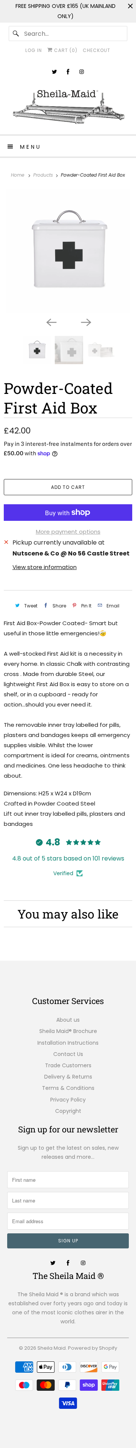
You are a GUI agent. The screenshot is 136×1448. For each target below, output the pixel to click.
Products (43, 175)
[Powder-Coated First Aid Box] (68, 251)
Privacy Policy (68, 1099)
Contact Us (68, 1054)
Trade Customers (68, 1065)
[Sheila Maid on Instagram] (82, 71)
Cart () (65, 50)
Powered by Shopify (92, 1348)
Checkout (96, 50)
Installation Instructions (68, 1043)
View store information (44, 567)
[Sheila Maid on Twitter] (54, 71)
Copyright (68, 1111)
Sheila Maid (51, 1348)
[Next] (85, 321)
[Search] (16, 33)
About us (68, 1020)
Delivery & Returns (68, 1076)
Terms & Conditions (68, 1088)
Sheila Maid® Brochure (68, 1031)
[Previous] (50, 321)
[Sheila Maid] (68, 104)
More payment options (68, 532)
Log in (33, 50)
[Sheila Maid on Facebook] (68, 71)
